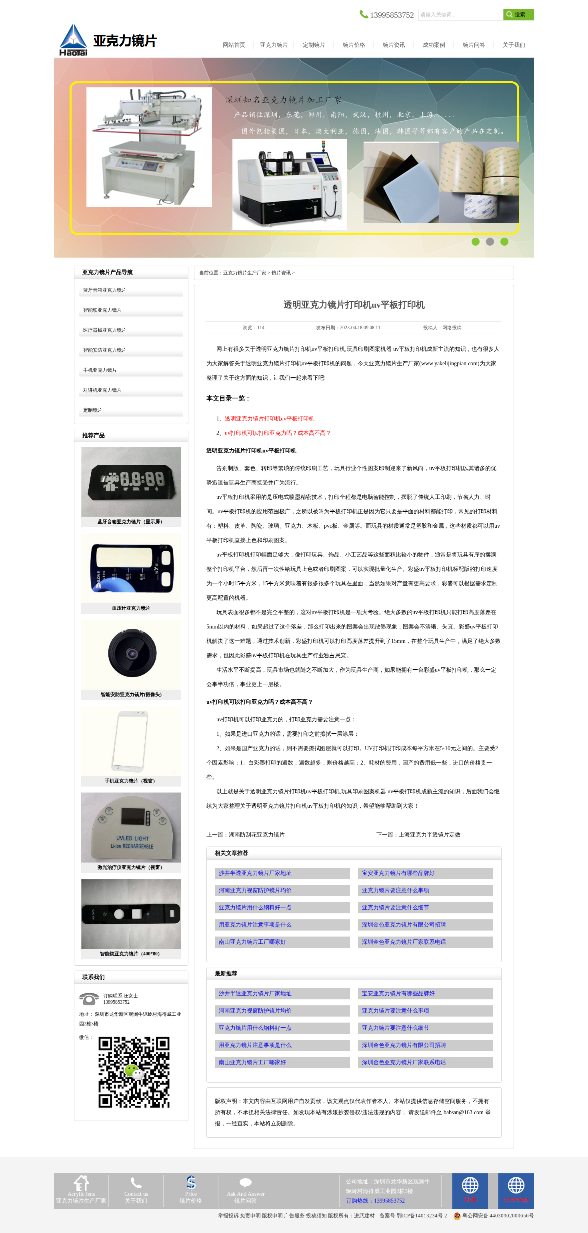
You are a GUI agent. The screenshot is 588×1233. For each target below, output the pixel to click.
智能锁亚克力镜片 (102, 310)
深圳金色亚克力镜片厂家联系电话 (404, 1062)
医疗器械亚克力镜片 (104, 330)
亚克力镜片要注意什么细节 (395, 1028)
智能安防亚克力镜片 (104, 350)
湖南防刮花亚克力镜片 (257, 835)
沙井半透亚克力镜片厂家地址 (255, 994)
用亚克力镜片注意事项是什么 (255, 1045)
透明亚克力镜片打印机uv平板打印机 (269, 419)
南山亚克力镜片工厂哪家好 (252, 1062)
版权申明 (272, 1216)
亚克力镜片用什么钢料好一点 (255, 1028)
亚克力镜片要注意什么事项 (395, 1011)
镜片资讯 (281, 273)
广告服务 (294, 1216)
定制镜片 (92, 410)
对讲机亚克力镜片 (102, 390)
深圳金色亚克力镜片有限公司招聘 (404, 1045)
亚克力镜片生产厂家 (244, 273)
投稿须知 (316, 1216)
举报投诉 (228, 1216)
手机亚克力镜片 (100, 370)
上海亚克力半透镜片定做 (429, 835)
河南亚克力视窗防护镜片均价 (255, 1011)
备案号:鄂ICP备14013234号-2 (413, 1216)
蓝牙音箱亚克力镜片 (104, 290)
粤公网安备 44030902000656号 (498, 1216)
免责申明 (250, 1216)
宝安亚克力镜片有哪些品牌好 (398, 994)
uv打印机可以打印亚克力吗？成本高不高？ (278, 433)
